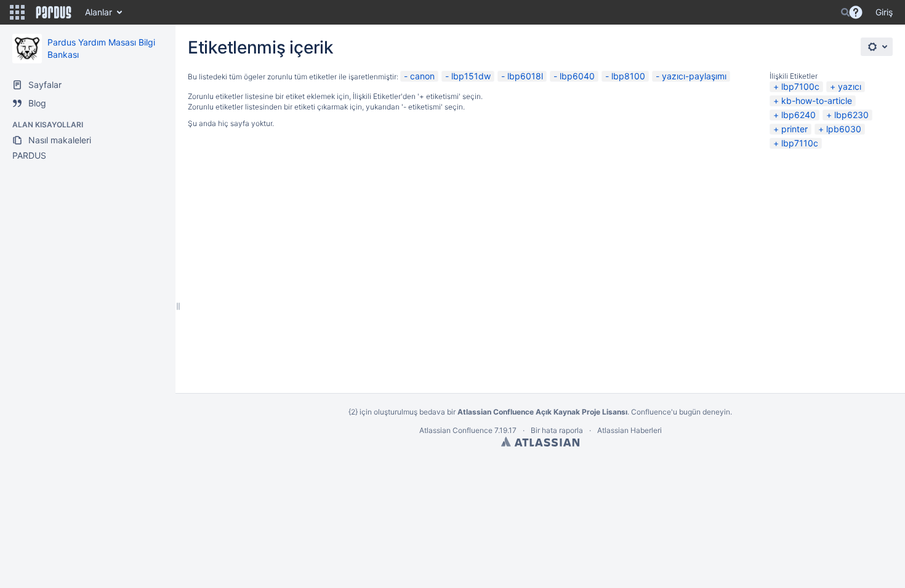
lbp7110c (799, 143)
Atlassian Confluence (456, 430)
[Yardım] (855, 12)
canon (422, 76)
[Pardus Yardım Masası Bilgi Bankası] (27, 48)
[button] (17, 12)
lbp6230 (851, 114)
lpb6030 (843, 129)
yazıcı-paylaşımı (694, 76)
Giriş (884, 12)
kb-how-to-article (816, 100)
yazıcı (849, 86)
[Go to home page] (53, 12)
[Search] (845, 12)
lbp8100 (628, 76)
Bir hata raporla (557, 430)
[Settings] (877, 47)
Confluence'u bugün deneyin (680, 411)
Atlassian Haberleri (629, 430)
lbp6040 (577, 76)
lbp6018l (525, 76)
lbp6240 (798, 114)
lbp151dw (471, 76)
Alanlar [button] (98, 12)
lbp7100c (800, 86)
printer (794, 129)
